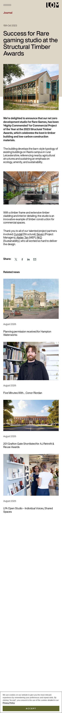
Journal (7, 13)
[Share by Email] (34, 259)
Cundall (18, 234)
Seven (40, 234)
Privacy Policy (9, 703)
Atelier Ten (22, 237)
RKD (39, 237)
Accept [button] (31, 709)
